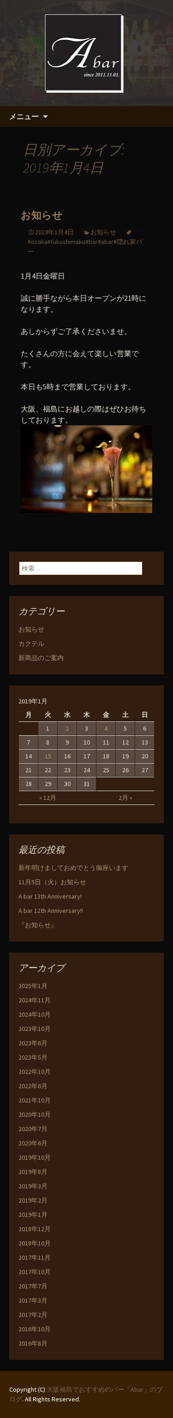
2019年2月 (33, 1200)
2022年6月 (33, 1086)
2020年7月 (33, 1129)
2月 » (125, 797)
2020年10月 (34, 1114)
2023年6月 (33, 1043)
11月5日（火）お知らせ (52, 882)
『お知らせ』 (37, 925)
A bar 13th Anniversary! (50, 896)
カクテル (31, 643)
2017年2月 (33, 1315)
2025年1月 (33, 986)
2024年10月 (34, 1014)
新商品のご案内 (41, 658)
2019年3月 (33, 1186)
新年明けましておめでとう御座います (73, 868)
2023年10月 (34, 1029)
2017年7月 (33, 1286)
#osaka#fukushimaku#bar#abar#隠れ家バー (85, 247)
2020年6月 (33, 1143)
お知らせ (42, 215)
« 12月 (47, 797)
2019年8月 (33, 1172)
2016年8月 (33, 1343)
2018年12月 (34, 1229)
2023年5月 (33, 1057)
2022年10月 (34, 1071)
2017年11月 (34, 1257)
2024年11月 (34, 1000)
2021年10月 (34, 1100)
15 (48, 756)
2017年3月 (33, 1300)
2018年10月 (34, 1243)
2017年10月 (34, 1272)
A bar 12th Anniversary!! (50, 910)
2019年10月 (34, 1157)
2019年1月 (33, 1214)
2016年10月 (34, 1329)
